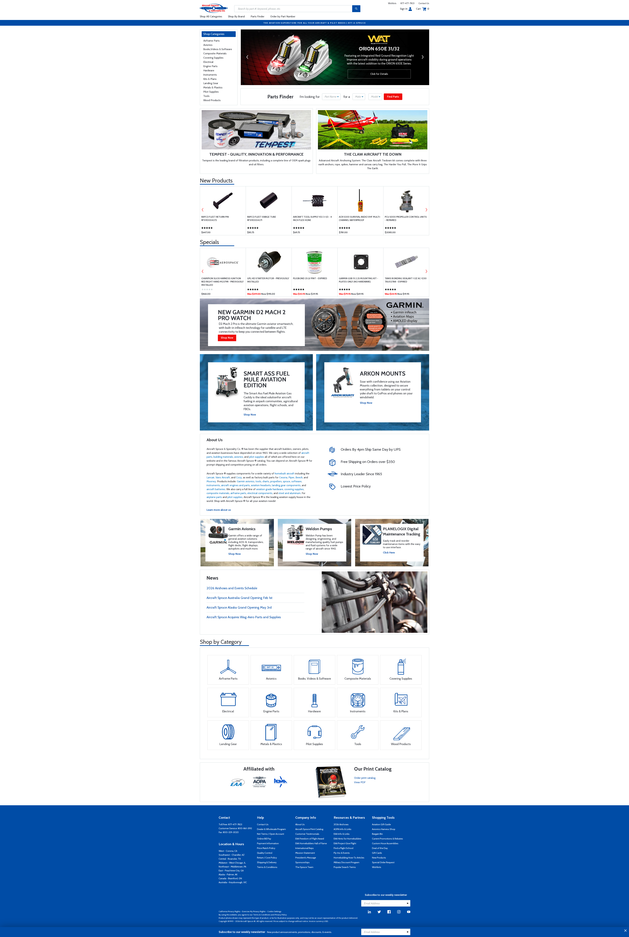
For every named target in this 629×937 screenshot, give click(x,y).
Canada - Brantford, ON (230, 878)
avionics (238, 456)
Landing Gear (210, 83)
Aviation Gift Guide (381, 824)
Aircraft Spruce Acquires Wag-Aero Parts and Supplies (244, 617)
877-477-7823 (407, 3)
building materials (223, 456)
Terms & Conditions (267, 867)
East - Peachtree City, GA (231, 870)
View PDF (360, 782)
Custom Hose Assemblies (385, 843)
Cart (422, 8)
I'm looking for (310, 97)
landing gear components (286, 485)
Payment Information (268, 843)
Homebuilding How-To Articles (349, 857)
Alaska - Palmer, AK (228, 874)
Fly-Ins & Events (342, 852)
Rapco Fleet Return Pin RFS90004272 (215, 218)
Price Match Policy (266, 848)
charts (265, 481)
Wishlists (392, 3)
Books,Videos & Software (217, 49)
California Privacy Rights (229, 911)
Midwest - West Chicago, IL (232, 862)
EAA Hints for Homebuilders (347, 838)
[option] (335, 58)
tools (258, 481)
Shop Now (227, 337)
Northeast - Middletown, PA (232, 866)
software (296, 481)
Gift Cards (377, 852)
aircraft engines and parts (235, 485)
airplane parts (214, 497)
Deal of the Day (380, 848)
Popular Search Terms (345, 867)
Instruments (210, 74)
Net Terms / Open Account (270, 833)
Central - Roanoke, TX (230, 858)
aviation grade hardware (269, 489)
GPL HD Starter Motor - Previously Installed (268, 280)
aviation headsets (261, 485)
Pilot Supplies (211, 91)
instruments (213, 485)
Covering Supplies (213, 57)
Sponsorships (302, 862)
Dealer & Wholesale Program (271, 829)
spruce (286, 481)
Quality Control (264, 852)
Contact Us (424, 3)
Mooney (211, 481)
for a (346, 97)
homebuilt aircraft (285, 473)
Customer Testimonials (307, 833)
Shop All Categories (211, 16)
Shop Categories (213, 34)
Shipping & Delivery (266, 862)
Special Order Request (383, 862)
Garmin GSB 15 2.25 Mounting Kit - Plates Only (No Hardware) (358, 280)
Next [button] (424, 57)
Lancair (210, 477)
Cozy (239, 477)
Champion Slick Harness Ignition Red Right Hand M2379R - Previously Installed (222, 281)
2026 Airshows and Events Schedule (232, 588)
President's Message (305, 857)
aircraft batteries (216, 489)
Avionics (207, 44)
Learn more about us (219, 509)
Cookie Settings (274, 911)
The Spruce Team (304, 867)
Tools (206, 96)
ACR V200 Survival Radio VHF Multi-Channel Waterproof (360, 218)
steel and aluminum (289, 493)
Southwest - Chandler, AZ (232, 854)
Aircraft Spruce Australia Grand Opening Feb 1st (239, 598)
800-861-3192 (245, 828)
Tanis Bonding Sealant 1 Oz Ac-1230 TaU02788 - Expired (406, 280)
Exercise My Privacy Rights (253, 911)
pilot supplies (256, 456)
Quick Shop (223, 229)
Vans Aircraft (223, 477)
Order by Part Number (282, 16)
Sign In (404, 8)
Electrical (208, 61)
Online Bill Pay (264, 838)
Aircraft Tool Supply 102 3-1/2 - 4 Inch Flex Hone (312, 218)
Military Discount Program (346, 862)
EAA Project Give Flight (345, 843)
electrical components (259, 493)
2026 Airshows (341, 824)
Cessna (283, 477)
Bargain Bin (377, 833)
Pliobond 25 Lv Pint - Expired (310, 278)
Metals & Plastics (212, 87)
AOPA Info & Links (342, 829)
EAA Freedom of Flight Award (309, 838)
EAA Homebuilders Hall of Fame (311, 843)
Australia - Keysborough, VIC (233, 882)
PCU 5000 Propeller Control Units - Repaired (406, 218)
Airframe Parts (211, 40)
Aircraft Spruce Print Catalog (309, 829)
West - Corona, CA (228, 850)
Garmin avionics (245, 481)
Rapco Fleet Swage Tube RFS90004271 (261, 218)
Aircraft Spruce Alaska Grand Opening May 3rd (239, 607)
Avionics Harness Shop (383, 829)
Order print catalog (364, 777)
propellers (276, 481)
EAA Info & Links (342, 833)
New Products (216, 180)
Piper (291, 477)
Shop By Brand (236, 16)
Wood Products (212, 100)
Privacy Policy (281, 914)
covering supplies (294, 489)
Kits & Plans (210, 79)
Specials (209, 242)
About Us (300, 824)
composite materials (218, 493)
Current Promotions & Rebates (387, 838)
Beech (299, 477)
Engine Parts (210, 66)
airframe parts (238, 493)
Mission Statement (305, 852)
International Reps (304, 848)
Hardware (208, 70)
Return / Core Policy (267, 857)
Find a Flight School (343, 848)
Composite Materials (215, 53)
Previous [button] (246, 57)
